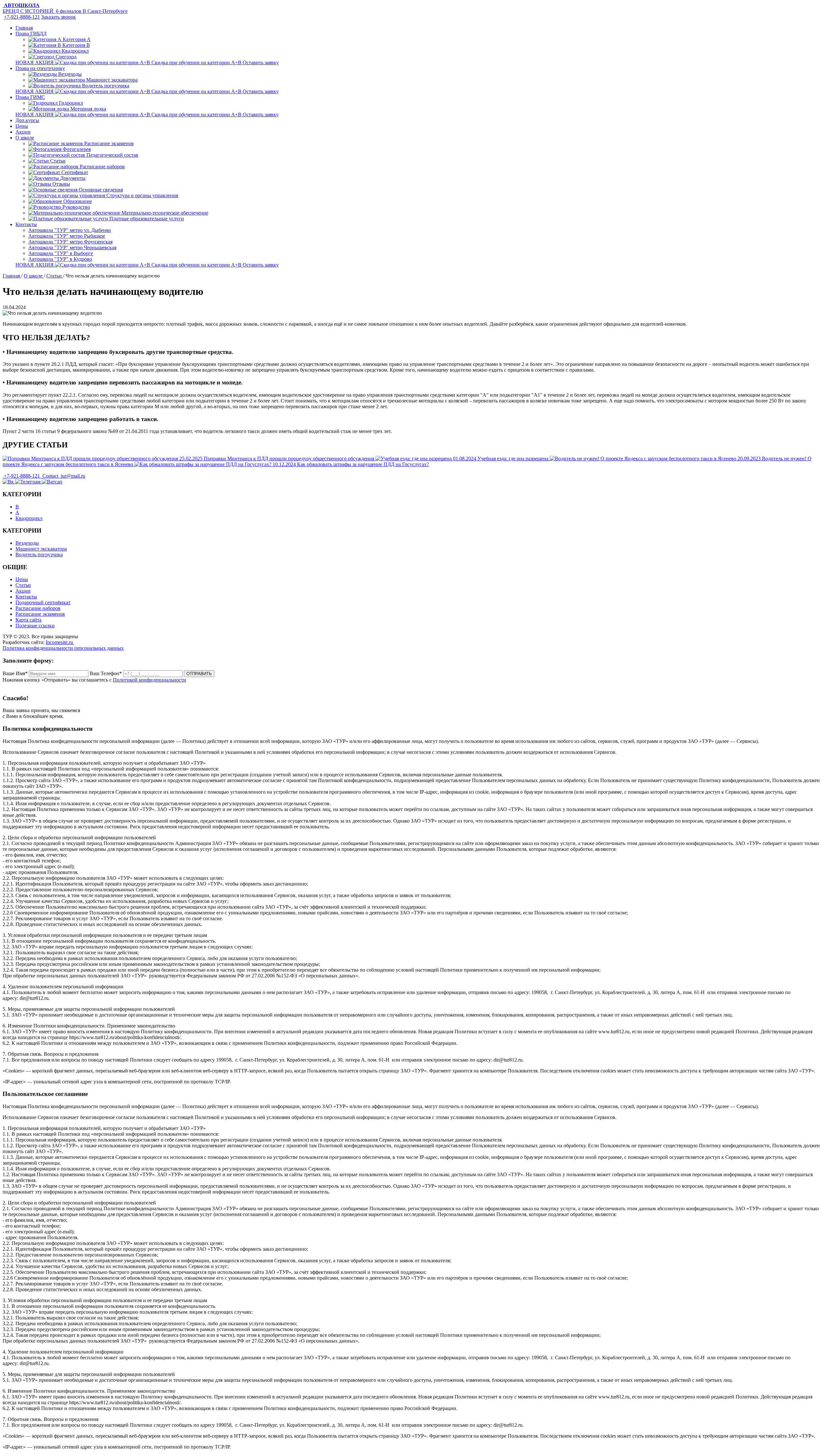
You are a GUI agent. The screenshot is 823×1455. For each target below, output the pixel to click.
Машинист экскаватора (41, 548)
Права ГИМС (30, 97)
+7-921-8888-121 (22, 17)
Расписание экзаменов (40, 614)
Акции (23, 132)
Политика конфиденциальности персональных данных (63, 648)
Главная (24, 28)
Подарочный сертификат (42, 602)
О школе (24, 137)
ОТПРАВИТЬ (199, 673)
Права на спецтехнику (40, 68)
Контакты (26, 224)
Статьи (23, 585)
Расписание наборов (37, 608)
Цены (21, 126)
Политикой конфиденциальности (149, 680)
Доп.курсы (27, 120)
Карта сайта (28, 619)
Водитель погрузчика (39, 554)
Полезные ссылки (35, 625)
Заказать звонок (58, 17)
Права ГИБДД (31, 33)
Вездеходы (27, 543)
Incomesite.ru (60, 642)
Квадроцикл (28, 518)
